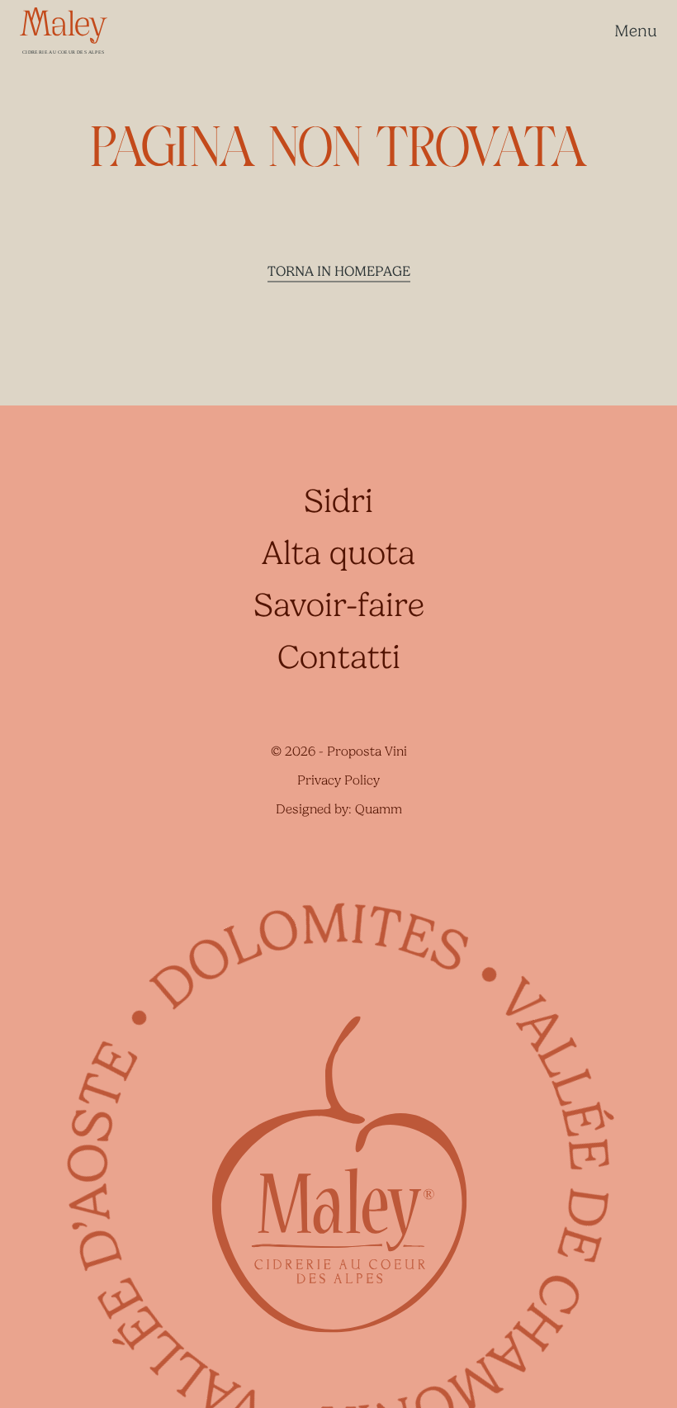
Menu (635, 30)
